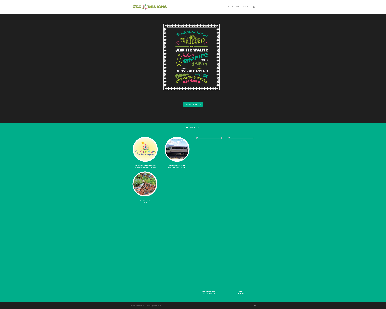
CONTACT (245, 7)
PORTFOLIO (229, 7)
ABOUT (237, 7)
